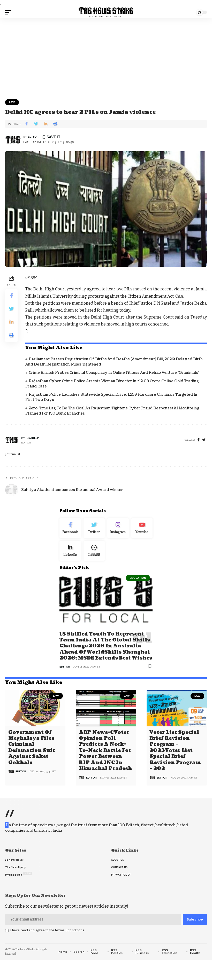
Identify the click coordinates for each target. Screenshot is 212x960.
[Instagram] (118, 528)
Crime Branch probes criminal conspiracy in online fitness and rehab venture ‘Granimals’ (114, 372)
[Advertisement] (106, 56)
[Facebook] (198, 440)
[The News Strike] (106, 12)
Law (12, 102)
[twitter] (204, 440)
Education (138, 577)
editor (33, 136)
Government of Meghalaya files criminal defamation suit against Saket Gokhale (31, 747)
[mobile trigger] (9, 12)
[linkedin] (70, 550)
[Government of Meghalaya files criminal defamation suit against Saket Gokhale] (35, 708)
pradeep (33, 438)
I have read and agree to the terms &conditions (47, 930)
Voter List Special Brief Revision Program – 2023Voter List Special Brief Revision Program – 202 (175, 750)
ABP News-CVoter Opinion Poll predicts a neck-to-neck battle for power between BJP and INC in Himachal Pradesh (105, 750)
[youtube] (142, 528)
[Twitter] (94, 528)
